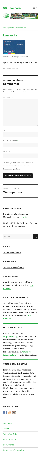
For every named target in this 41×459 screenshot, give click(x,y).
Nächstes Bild (21, 27)
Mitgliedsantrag (10, 336)
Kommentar (9, 97)
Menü (34, 8)
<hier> (26, 217)
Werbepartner (9, 439)
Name (6, 130)
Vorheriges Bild (8, 27)
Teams (6, 429)
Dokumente (8, 445)
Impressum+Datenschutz (14, 450)
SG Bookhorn (12, 8)
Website (6, 151)
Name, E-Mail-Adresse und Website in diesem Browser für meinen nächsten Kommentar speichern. (18, 166)
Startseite (7, 423)
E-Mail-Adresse (10, 141)
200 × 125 (15, 68)
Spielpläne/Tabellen (12, 434)
